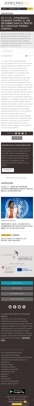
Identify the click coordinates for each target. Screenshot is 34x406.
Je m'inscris (7, 170)
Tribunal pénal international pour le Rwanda (16, 357)
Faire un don (17, 288)
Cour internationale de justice (11, 353)
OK (25, 401)
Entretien (16, 235)
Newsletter (17, 283)
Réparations (5, 374)
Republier (17, 138)
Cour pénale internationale (10, 355)
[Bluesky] (19, 307)
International (6, 235)
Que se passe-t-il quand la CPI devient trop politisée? (13, 239)
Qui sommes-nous (17, 294)
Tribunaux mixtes (7, 365)
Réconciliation (6, 379)
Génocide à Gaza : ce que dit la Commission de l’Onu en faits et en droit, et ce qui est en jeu (17, 226)
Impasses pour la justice (9, 384)
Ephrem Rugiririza (8, 51)
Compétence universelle (9, 369)
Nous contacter (17, 299)
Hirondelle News (7, 13)
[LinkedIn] (10, 307)
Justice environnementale (10, 381)
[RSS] (24, 307)
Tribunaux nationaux (8, 367)
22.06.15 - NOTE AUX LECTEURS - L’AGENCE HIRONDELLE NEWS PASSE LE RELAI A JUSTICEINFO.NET (17, 188)
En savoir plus (17, 404)
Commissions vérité (8, 372)
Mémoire (4, 376)
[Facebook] (14, 307)
